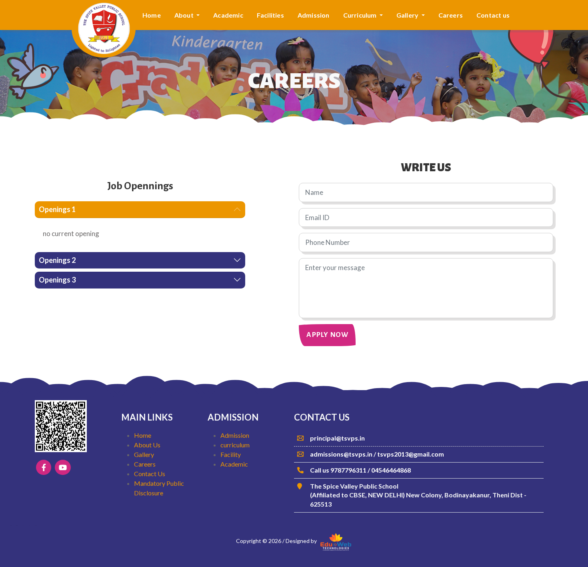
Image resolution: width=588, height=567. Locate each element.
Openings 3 (57, 279)
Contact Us (149, 473)
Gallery (144, 454)
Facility (230, 454)
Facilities (270, 15)
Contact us (493, 15)
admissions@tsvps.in (342, 454)
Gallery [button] (408, 15)
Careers (450, 15)
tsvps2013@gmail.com (410, 454)
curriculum (235, 445)
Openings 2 (57, 260)
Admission (314, 15)
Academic (228, 15)
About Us (147, 445)
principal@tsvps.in (337, 438)
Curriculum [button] (360, 15)
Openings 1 (57, 209)
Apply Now (327, 335)
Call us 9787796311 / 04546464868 (360, 470)
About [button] (184, 15)
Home (151, 15)
